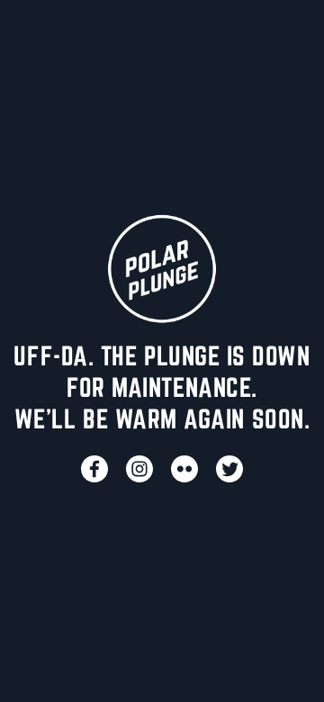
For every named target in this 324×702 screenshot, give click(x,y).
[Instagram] (139, 468)
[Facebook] (94, 468)
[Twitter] (229, 468)
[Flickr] (184, 468)
